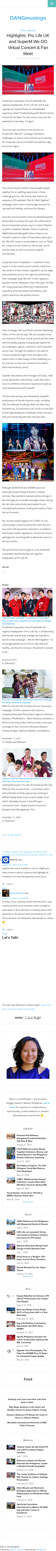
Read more (28, 1202)
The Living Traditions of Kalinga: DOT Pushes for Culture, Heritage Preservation (32, 1477)
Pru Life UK (8, 835)
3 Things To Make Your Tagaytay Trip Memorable (24, 852)
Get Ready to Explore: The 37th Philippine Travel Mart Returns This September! (31, 1168)
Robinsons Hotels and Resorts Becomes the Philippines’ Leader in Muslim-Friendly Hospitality (32, 1463)
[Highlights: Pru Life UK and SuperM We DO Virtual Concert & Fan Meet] (28, 80)
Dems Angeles (34, 58)
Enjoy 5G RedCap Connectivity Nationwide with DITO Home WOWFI (31, 1326)
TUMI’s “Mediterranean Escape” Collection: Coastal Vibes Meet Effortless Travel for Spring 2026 (32, 1182)
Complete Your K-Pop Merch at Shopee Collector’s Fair (27, 855)
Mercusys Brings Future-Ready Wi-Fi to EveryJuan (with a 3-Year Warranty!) (32, 1312)
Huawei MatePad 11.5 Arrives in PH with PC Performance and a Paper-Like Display (33, 1299)
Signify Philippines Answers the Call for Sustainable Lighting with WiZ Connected (32, 1339)
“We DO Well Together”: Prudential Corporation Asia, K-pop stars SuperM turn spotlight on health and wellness (26, 621)
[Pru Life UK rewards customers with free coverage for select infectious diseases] (27, 683)
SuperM (17, 835)
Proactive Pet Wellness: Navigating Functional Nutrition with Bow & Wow (31, 1138)
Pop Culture (28, 30)
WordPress (41, 1549)
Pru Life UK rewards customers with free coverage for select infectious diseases (27, 701)
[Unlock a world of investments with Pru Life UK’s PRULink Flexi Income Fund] (27, 762)
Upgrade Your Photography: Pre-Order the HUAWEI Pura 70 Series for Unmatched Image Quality (32, 1353)
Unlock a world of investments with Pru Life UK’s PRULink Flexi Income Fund (26, 780)
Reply (4, 888)
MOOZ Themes (17, 1549)
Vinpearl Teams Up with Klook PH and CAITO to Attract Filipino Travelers (32, 1450)
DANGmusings (28, 18)
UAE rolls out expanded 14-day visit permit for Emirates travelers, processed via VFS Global (32, 1235)
